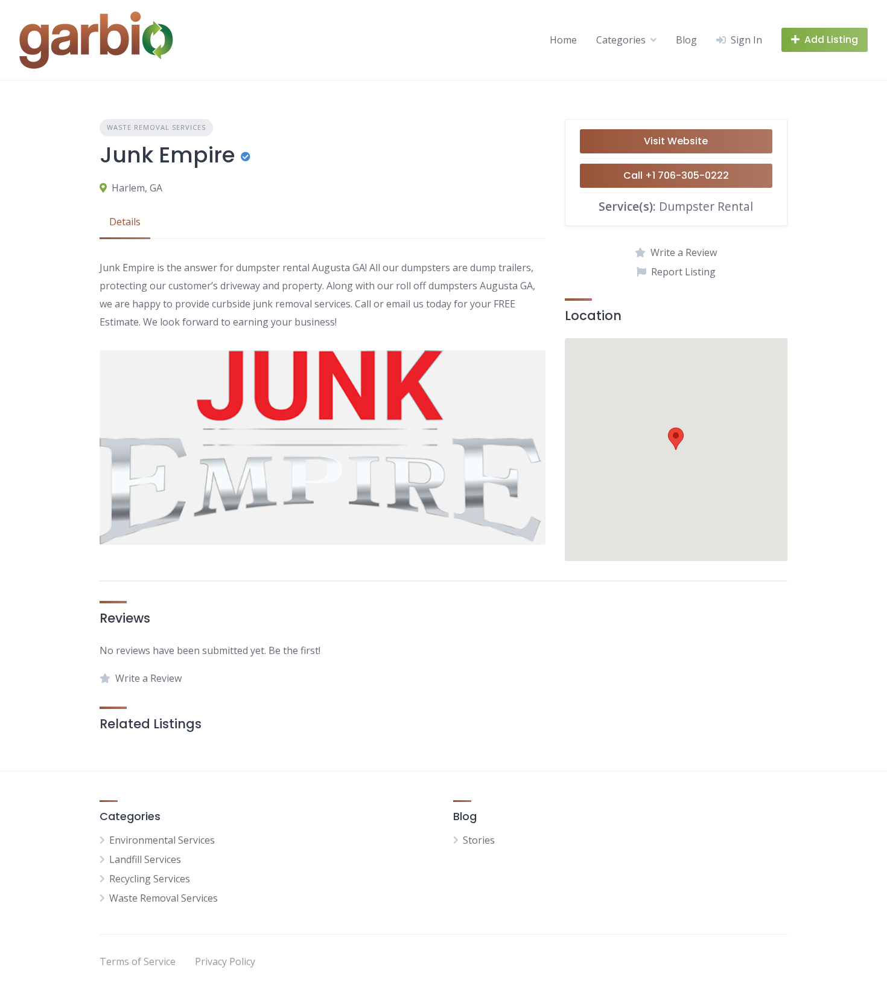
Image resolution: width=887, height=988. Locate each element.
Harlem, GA (137, 187)
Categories (621, 40)
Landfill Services (145, 859)
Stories (479, 840)
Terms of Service (138, 961)
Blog (686, 40)
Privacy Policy (225, 961)
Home (563, 40)
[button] (676, 439)
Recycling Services (149, 878)
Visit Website (676, 141)
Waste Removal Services (156, 127)
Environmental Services (162, 840)
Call (676, 175)
